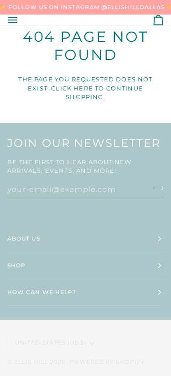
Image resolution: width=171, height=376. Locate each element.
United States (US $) (51, 342)
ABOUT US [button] (23, 238)
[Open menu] (21, 20)
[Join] (156, 188)
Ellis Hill (31, 361)
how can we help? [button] (41, 292)
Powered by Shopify (107, 361)
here (83, 88)
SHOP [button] (16, 265)
